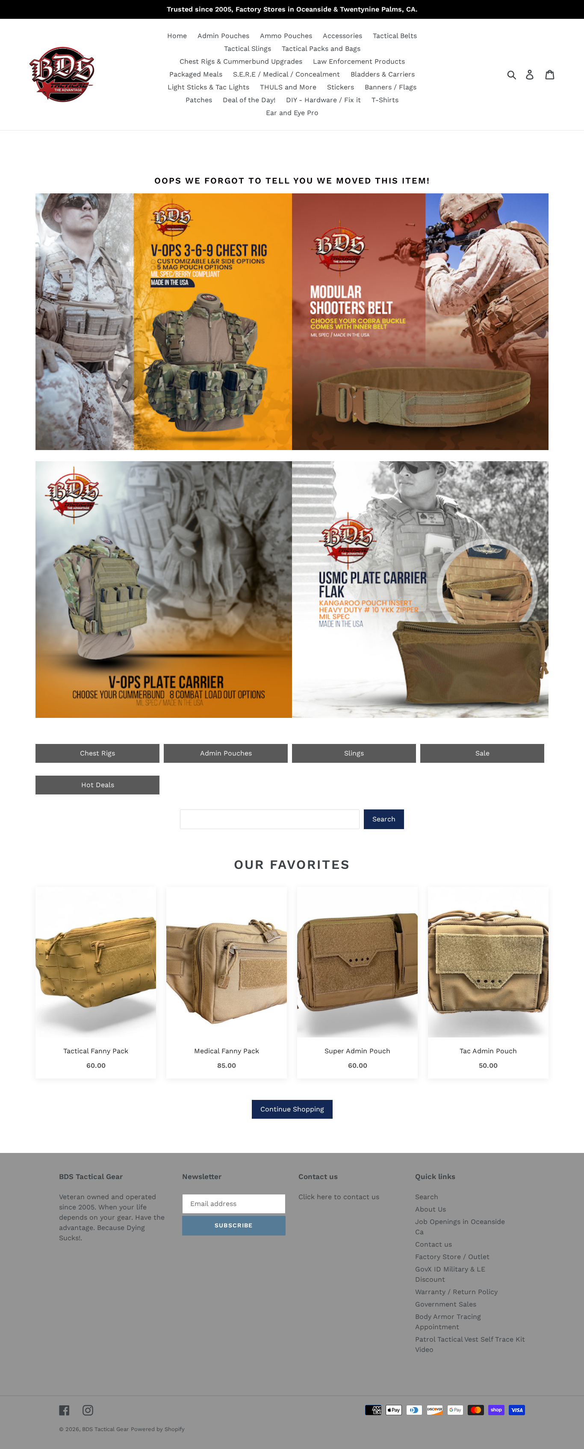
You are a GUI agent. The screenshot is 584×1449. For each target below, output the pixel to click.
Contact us (433, 1244)
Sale (482, 753)
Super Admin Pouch (357, 1051)
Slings (354, 753)
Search (383, 819)
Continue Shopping (292, 1109)
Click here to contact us (338, 1197)
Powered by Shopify (158, 1429)
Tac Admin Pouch (488, 1051)
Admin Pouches (226, 753)
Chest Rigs (97, 753)
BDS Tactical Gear (105, 1429)
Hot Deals (97, 785)
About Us (430, 1209)
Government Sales (445, 1304)
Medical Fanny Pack (226, 1051)
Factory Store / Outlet (452, 1257)
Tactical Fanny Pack (95, 1051)
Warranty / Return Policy (456, 1292)
